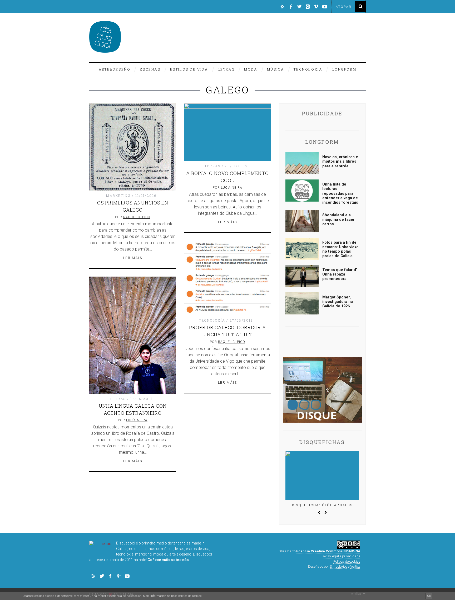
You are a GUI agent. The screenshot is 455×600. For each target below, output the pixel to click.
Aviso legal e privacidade (341, 556)
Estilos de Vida (189, 69)
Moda (250, 69)
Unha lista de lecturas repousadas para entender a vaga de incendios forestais (340, 193)
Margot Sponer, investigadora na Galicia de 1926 (337, 302)
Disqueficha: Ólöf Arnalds (322, 505)
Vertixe (355, 566)
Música (275, 69)
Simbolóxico (338, 566)
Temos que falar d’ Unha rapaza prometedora (339, 274)
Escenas (150, 69)
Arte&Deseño (115, 69)
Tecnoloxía (308, 69)
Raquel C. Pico (136, 217)
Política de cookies (346, 561)
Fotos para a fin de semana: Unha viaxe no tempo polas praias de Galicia (340, 249)
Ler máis (132, 257)
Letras (226, 69)
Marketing (118, 195)
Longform (344, 69)
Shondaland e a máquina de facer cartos (338, 220)
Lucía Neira (231, 187)
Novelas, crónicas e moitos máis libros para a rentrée (340, 161)
